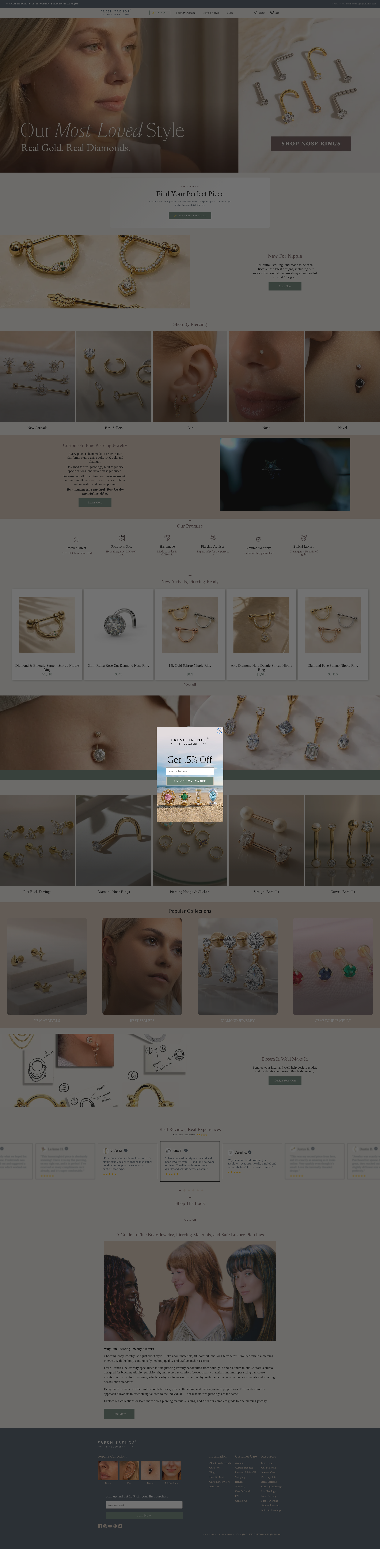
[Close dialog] (219, 730)
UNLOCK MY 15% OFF (190, 781)
